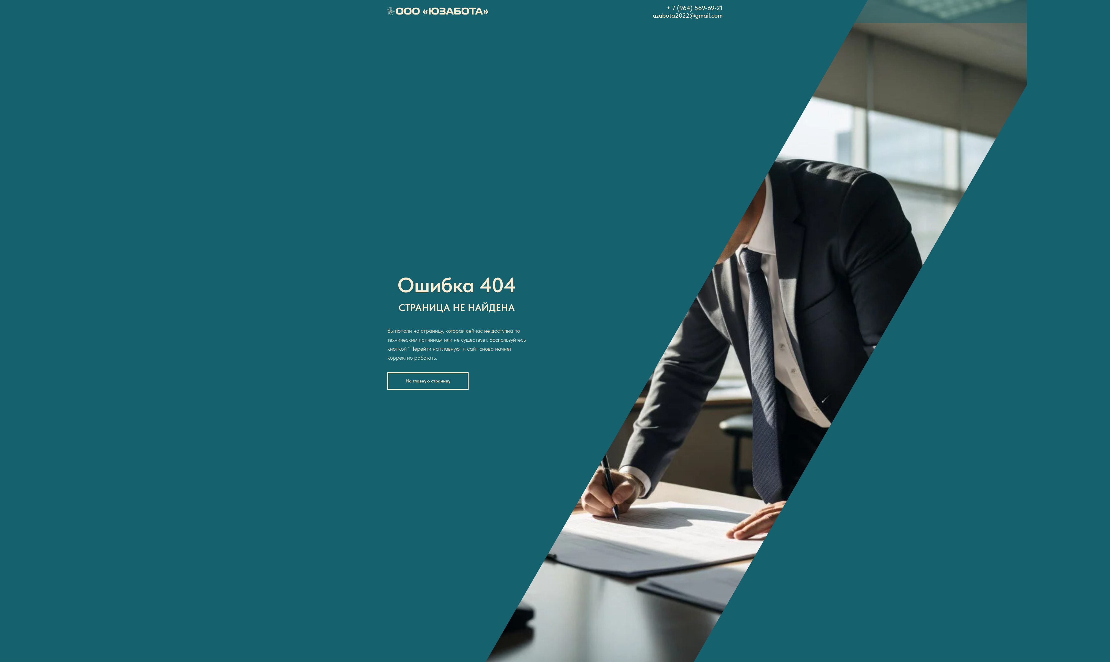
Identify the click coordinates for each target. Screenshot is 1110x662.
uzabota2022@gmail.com (688, 15)
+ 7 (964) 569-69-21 (695, 8)
